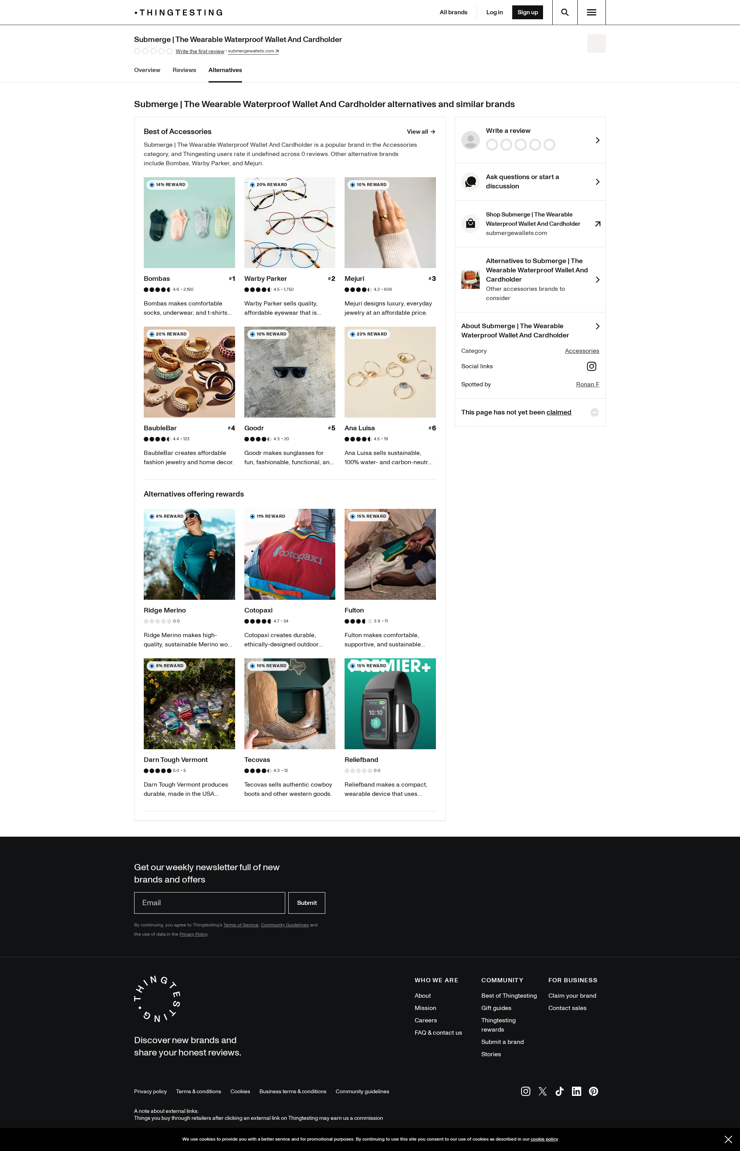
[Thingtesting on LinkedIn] (576, 1093)
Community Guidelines (285, 925)
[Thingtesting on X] (542, 1093)
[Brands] (180, 12)
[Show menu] (591, 12)
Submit (307, 903)
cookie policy (544, 1139)
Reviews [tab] (184, 70)
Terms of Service (241, 925)
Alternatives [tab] (225, 70)
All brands (454, 12)
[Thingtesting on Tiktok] (559, 1093)
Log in (494, 12)
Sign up (528, 12)
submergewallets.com (251, 51)
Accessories (582, 351)
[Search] (565, 12)
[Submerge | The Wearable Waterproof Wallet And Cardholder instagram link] (591, 368)
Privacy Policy (193, 934)
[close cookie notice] (728, 1139)
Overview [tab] (147, 70)
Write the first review (200, 51)
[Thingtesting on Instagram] (525, 1093)
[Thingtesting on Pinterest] (593, 1093)
